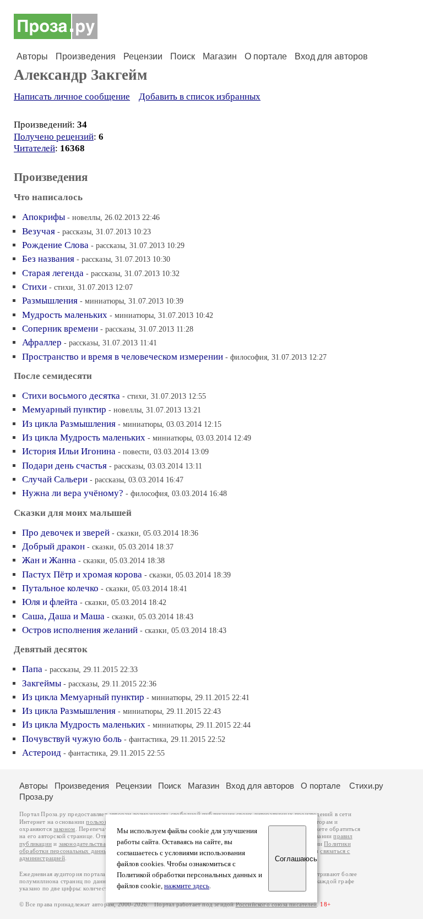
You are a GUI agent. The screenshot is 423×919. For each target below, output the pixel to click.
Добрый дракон (53, 546)
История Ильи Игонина (69, 451)
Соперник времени (60, 328)
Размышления (50, 300)
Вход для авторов (331, 56)
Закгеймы (41, 683)
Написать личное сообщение (72, 96)
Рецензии (142, 56)
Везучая (38, 231)
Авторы (32, 56)
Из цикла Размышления (69, 424)
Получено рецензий (54, 136)
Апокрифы (43, 217)
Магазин (220, 56)
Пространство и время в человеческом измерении (122, 356)
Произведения (86, 56)
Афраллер (42, 342)
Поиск (182, 56)
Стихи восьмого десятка (71, 395)
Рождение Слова (55, 245)
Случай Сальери (55, 479)
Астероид (41, 752)
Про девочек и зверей (66, 532)
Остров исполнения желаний (80, 630)
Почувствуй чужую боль (72, 739)
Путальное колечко (60, 588)
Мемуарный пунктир (64, 409)
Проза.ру (36, 796)
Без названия (48, 259)
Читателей (34, 148)
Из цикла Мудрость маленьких (83, 437)
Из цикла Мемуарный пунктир (83, 697)
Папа (32, 669)
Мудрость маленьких (64, 315)
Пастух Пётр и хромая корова (82, 574)
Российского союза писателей (276, 904)
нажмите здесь (186, 886)
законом (64, 829)
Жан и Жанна (49, 560)
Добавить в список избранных (200, 96)
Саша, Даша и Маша (63, 616)
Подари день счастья (64, 465)
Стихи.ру (366, 785)
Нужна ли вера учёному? (72, 493)
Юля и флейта (50, 602)
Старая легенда (53, 273)
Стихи (34, 287)
